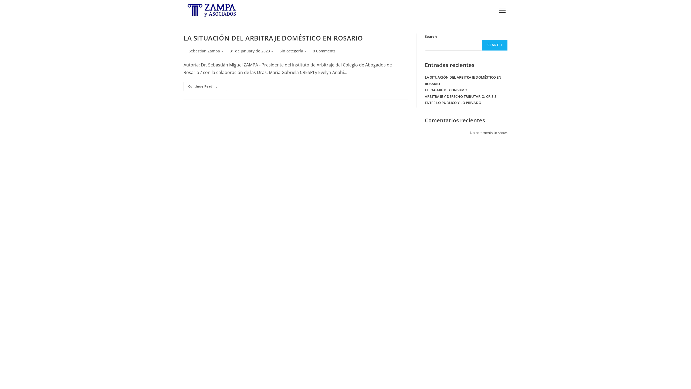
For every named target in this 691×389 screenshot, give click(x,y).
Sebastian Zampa (204, 50)
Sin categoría (291, 50)
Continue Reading (207, 87)
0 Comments (324, 50)
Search (431, 36)
